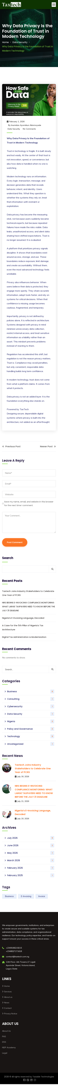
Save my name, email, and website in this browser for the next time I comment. (28, 503)
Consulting (30, 698)
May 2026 (30, 852)
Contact (8, 1008)
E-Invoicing (26, 896)
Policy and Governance (30, 728)
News (6, 1002)
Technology (30, 736)
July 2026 (30, 837)
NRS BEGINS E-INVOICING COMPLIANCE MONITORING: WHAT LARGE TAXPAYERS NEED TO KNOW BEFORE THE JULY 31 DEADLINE (28, 606)
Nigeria (30, 721)
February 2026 (30, 867)
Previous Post (13, 446)
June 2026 (30, 845)
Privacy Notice (10, 1013)
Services (8, 991)
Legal (4, 1053)
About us (8, 997)
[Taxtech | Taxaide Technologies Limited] (11, 4)
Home (5, 42)
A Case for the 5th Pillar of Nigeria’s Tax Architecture (22, 627)
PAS (4, 1036)
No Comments (29, 129)
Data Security (19, 42)
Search (7, 558)
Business (30, 691)
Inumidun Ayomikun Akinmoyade (26, 125)
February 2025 (30, 875)
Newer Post (46, 446)
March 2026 (30, 860)
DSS (4, 1042)
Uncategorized (30, 743)
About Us (6, 1031)
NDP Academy (9, 1047)
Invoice (41, 896)
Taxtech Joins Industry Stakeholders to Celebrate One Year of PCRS (28, 593)
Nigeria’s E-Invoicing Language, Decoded (23, 617)
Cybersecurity (30, 706)
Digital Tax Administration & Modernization (24, 637)
